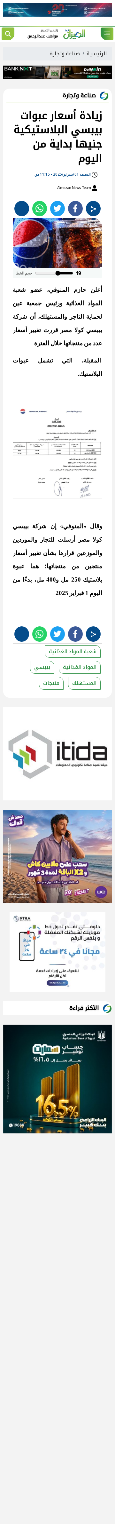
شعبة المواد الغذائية (72, 651)
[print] (21, 208)
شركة (20, 316)
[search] (8, 34)
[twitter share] (57, 208)
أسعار (20, 330)
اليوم (96, 593)
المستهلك (84, 683)
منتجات (51, 683)
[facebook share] (75, 208)
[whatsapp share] (39, 208)
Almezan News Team (74, 187)
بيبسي (42, 667)
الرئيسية (97, 54)
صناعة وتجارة (65, 54)
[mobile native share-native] (93, 208)
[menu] (107, 34)
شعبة (19, 289)
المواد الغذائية (79, 667)
